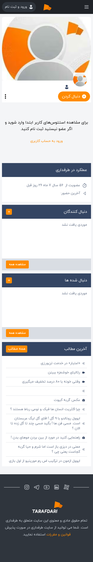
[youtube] (47, 487)
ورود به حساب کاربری (46, 141)
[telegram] (37, 487)
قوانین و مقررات (58, 534)
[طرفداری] (52, 7)
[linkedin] (57, 487)
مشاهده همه (17, 264)
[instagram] (27, 487)
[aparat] (66, 487)
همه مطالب (16, 348)
